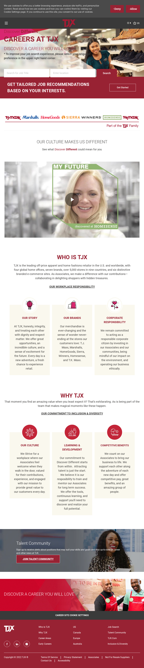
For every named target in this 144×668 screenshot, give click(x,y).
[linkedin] (17, 644)
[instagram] (27, 644)
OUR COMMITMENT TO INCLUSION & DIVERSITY (72, 413)
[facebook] (7, 644)
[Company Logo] (69, 23)
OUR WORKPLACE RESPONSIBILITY (72, 286)
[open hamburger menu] (6, 23)
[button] (106, 73)
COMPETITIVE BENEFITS (115, 445)
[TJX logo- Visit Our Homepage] (10, 628)
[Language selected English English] (129, 23)
